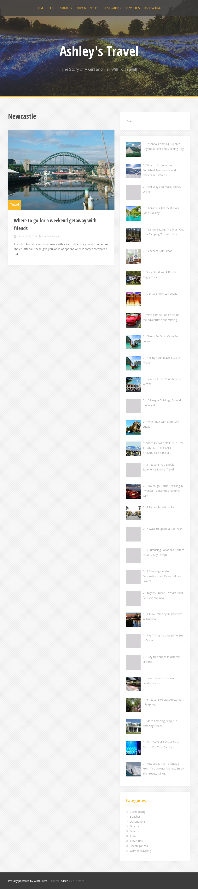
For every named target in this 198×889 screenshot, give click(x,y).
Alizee (64, 881)
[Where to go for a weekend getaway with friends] (61, 170)
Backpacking (152, 8)
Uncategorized (139, 846)
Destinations (112, 8)
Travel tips (133, 8)
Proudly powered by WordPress (28, 881)
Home (40, 8)
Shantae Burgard (51, 236)
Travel (14, 204)
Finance (134, 826)
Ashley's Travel (99, 51)
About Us (66, 8)
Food (133, 831)
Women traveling (88, 8)
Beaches (135, 816)
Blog (52, 8)
